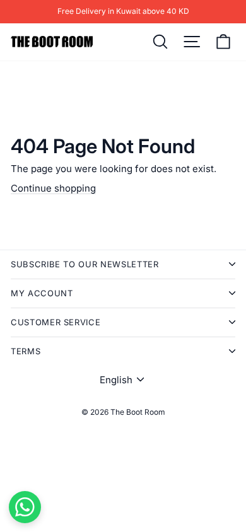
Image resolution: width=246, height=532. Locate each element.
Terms (25, 351)
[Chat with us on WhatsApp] (25, 507)
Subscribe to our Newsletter (85, 264)
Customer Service (55, 322)
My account (42, 293)
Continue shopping (53, 188)
